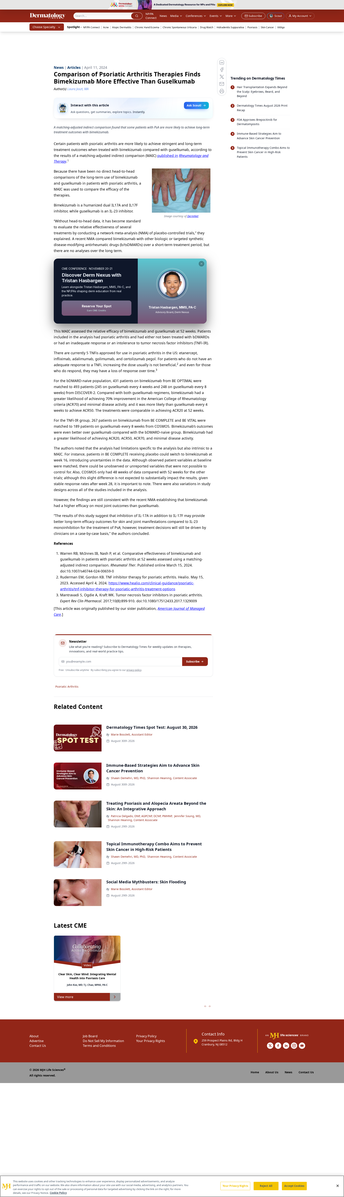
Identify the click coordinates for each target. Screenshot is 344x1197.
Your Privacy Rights (150, 1041)
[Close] (337, 1185)
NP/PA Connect (151, 16)
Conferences (194, 16)
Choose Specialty (44, 27)
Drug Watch (206, 27)
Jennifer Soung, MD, (187, 816)
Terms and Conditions (99, 1045)
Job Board (90, 1036)
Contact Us (37, 1045)
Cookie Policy (58, 1193)
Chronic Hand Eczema (147, 27)
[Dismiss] (201, 264)
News (163, 16)
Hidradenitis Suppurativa (230, 27)
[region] (172, 1186)
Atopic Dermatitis (121, 27)
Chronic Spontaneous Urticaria (180, 27)
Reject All (266, 1186)
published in (167, 155)
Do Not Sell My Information (103, 1041)
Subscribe (192, 661)
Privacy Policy (146, 1036)
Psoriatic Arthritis (66, 686)
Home (255, 1072)
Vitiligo (281, 27)
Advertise (36, 1041)
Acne (106, 27)
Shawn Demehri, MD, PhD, (128, 778)
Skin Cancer (267, 27)
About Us (271, 1072)
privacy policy (133, 670)
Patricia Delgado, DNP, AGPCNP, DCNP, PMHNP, (142, 816)
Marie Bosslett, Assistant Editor (131, 734)
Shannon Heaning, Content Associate (172, 778)
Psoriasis (252, 27)
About (34, 1036)
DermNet (192, 216)
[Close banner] (339, 5)
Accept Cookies (294, 1186)
